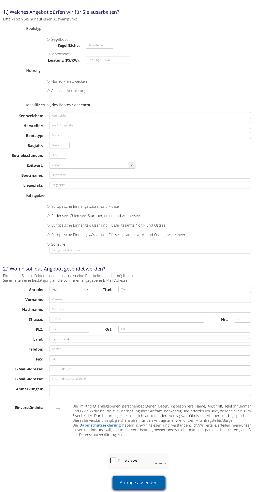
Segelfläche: (69, 45)
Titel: (107, 289)
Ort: (108, 329)
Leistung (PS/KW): (64, 60)
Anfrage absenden (139, 482)
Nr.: (224, 319)
